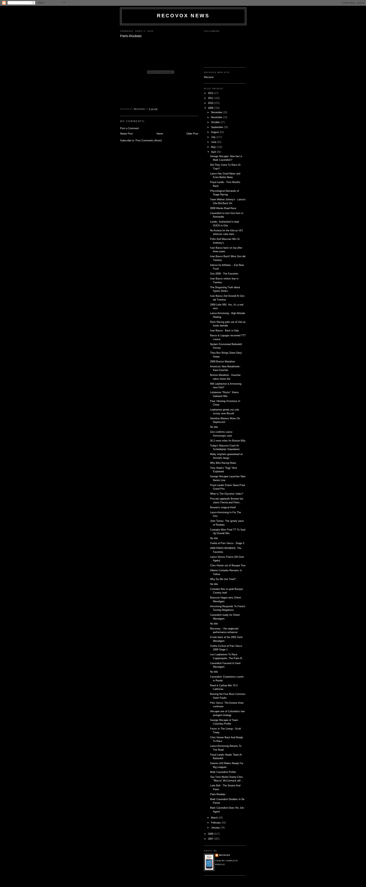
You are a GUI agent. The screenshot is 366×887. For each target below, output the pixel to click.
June (214, 142)
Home (160, 133)
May (214, 147)
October (216, 122)
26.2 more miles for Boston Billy (228, 440)
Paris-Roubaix (218, 794)
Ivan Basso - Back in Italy (224, 330)
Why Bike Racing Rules (223, 462)
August (215, 132)
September (217, 127)
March (215, 817)
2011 (211, 98)
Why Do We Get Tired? (223, 579)
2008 (211, 833)
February (216, 822)
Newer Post (126, 133)
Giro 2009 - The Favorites (224, 273)
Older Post (192, 133)
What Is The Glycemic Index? (226, 493)
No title (214, 427)
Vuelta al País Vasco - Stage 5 (227, 543)
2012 (211, 93)
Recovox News (183, 15)
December (217, 112)
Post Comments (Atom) (149, 140)
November (217, 117)
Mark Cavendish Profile (223, 772)
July (213, 137)
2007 (211, 838)
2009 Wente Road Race (223, 208)
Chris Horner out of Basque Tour (228, 565)
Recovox (209, 77)
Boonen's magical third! (223, 507)
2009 (211, 108)
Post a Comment (129, 128)
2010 (211, 103)
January (216, 827)
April (214, 151)
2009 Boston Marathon (222, 361)
